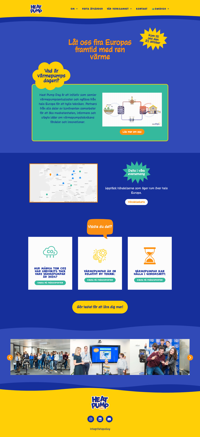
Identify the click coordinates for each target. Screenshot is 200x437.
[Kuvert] (109, 419)
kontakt (141, 8)
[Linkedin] (100, 419)
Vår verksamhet (118, 8)
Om (73, 8)
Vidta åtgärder (92, 8)
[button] (10, 357)
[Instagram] (90, 419)
